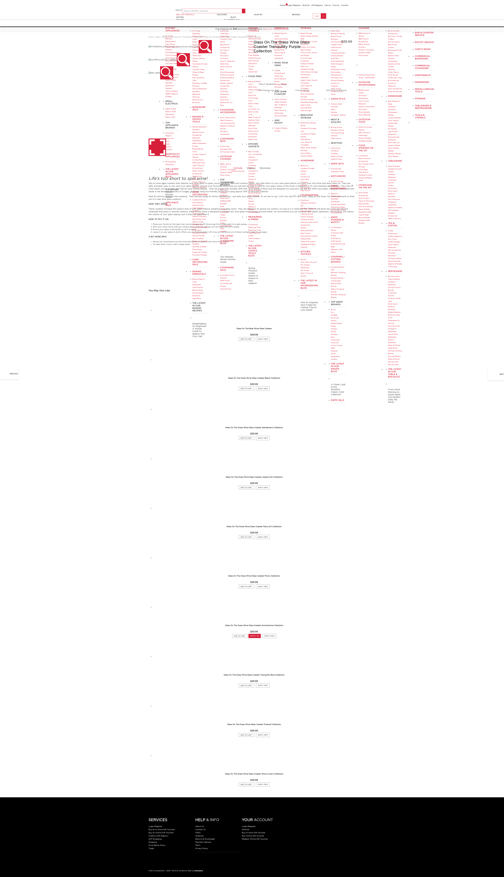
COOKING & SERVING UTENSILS (254, 28)
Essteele (223, 204)
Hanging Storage (307, 69)
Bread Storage (306, 33)
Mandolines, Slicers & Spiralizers (338, 71)
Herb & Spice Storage (309, 72)
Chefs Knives (336, 47)
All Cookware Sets (227, 152)
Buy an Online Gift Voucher (161, 833)
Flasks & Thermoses (366, 201)
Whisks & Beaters (199, 187)
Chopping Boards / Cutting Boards (338, 54)
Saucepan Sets (226, 149)
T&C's (197, 845)
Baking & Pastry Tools (197, 119)
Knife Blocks (305, 139)
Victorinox (335, 342)
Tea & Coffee (392, 224)
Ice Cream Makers (172, 63)
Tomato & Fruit (337, 91)
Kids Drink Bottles (366, 206)
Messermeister (336, 323)
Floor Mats (305, 179)
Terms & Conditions (179, 870)
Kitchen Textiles (306, 252)
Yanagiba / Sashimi (338, 115)
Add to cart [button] (247, 339)
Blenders (168, 39)
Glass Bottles (364, 204)
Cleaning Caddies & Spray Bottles (308, 210)
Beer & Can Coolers (392, 46)
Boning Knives (336, 127)
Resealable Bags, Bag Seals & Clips (309, 103)
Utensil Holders (306, 156)
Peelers (251, 201)
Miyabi (333, 326)
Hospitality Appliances (172, 155)
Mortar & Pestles (254, 190)
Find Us (335, 5)
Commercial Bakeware (422, 57)
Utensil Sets (253, 72)
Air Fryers (169, 36)
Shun (333, 337)
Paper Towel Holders (309, 147)
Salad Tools (252, 139)
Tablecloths (305, 267)
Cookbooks (305, 177)
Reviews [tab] (265, 168)
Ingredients (196, 298)
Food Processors (172, 55)
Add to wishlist (2, 4)
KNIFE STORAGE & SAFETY (337, 219)
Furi (332, 312)
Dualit (167, 144)
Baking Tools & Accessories (198, 133)
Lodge (222, 215)
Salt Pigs (304, 150)
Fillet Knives (335, 148)
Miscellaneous (253, 187)
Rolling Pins (196, 176)
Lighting (304, 185)
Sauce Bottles (306, 108)
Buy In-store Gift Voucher (253, 833)
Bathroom (304, 165)
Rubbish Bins (306, 239)
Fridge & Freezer (307, 63)
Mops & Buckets (307, 230)
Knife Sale (337, 400)
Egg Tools (252, 95)
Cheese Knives (336, 44)
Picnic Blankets (364, 115)
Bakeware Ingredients (196, 139)
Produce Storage (307, 99)
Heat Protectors (226, 120)
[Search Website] (243, 11)
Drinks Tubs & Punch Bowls (393, 73)
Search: (178, 10)
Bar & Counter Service (424, 33)
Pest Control (305, 233)
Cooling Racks (198, 160)
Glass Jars (304, 66)
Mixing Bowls (197, 168)
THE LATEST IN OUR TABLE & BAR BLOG (394, 373)
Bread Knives (336, 36)
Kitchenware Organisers (305, 76)
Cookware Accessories (228, 111)
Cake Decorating (200, 193)
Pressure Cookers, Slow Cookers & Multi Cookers (172, 77)
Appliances (422, 25)
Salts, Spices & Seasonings (280, 111)
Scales (194, 179)
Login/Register (294, 5)
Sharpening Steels (338, 207)
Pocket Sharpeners (338, 204)
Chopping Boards (252, 167)
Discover (222, 15)
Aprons (303, 259)
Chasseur (223, 193)
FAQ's (198, 833)
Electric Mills (170, 117)
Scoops (251, 204)
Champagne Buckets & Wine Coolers (394, 63)
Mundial (334, 329)
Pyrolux (223, 217)
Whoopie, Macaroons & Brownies (197, 99)
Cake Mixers (170, 44)
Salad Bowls (393, 348)
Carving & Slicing (337, 42)
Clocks (303, 174)
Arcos (333, 309)
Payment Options (203, 842)
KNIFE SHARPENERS (338, 187)
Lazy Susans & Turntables (306, 87)
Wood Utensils (254, 212)
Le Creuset (224, 212)
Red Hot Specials (185, 15)
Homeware (307, 160)
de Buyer (223, 195)
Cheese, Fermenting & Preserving (279, 73)
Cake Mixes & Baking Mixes (197, 288)
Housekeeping (309, 195)
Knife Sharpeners (337, 61)
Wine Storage (306, 110)
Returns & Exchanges (205, 839)
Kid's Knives (338, 176)
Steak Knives (336, 89)
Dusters (303, 228)
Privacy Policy (201, 848)
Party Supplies (198, 238)
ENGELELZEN (225, 201)
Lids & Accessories (227, 123)
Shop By (258, 15)
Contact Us (200, 829)
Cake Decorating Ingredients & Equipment (281, 41)
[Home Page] (160, 11)
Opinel (333, 331)
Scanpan (223, 220)
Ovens (167, 72)
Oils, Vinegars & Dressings (280, 106)
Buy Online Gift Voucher (253, 836)
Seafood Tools (336, 159)
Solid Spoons (253, 61)
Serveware (395, 271)
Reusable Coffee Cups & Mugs (365, 213)
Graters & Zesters (252, 180)
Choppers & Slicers (253, 161)
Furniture (304, 182)
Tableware (395, 161)
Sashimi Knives (336, 156)
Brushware (305, 200)
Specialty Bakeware (196, 93)
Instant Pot (169, 138)
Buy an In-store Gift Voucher (162, 829)
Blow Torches (253, 151)
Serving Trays (393, 364)
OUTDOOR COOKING (364, 26)
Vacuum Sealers (171, 91)
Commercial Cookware (422, 66)
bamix (167, 141)
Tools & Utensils (420, 116)
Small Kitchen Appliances (172, 28)
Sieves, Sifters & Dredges (198, 183)
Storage (420, 98)
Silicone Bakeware (199, 89)
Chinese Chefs (336, 104)
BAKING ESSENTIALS (281, 26)
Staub (222, 223)
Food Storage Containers (306, 59)
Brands (296, 15)
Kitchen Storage (306, 26)
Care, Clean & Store (227, 117)
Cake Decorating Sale (200, 262)
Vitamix (168, 147)
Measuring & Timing (255, 218)
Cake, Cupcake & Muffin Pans (199, 54)
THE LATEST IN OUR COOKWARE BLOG (227, 240)
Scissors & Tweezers (335, 84)
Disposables (422, 75)
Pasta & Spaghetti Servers (252, 47)
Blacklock (224, 190)
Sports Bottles (364, 217)
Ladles (250, 41)
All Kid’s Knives (337, 181)
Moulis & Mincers (254, 193)
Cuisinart (168, 149)
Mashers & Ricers (255, 185)
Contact (344, 5)
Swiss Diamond (226, 226)
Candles (195, 211)
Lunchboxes (363, 155)
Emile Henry (224, 198)
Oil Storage (305, 91)
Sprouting (278, 87)
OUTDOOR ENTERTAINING (367, 83)
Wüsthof (334, 351)
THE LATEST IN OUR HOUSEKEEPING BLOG (309, 284)
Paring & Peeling (337, 80)
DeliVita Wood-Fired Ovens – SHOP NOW (367, 76)
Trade (151, 848)
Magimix (168, 136)
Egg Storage (306, 50)
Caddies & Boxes (199, 200)
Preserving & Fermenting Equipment (253, 133)
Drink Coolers (364, 198)
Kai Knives (335, 318)
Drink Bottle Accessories (363, 194)
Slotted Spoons (254, 58)
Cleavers (334, 50)
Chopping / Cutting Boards (338, 259)
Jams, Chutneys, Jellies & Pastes (280, 100)
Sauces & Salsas (280, 116)
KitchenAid (169, 133)
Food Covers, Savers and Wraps (309, 54)
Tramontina (335, 340)
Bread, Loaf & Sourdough (197, 43)
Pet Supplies (305, 188)
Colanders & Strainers (253, 172)
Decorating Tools (199, 219)
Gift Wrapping (155, 839)
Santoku (334, 112)
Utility (333, 94)
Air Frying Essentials (196, 32)
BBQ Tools (252, 87)
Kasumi (334, 320)
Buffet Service (424, 42)
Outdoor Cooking (226, 157)
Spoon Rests (306, 153)
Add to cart (241, 636)
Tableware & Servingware (423, 106)
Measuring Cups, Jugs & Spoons (198, 164)
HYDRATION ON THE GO (365, 186)
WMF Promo (225, 280)
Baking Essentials (199, 272)
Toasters (168, 88)
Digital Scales (170, 109)
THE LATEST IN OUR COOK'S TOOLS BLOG (255, 250)
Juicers (168, 66)
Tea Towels (305, 270)
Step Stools (305, 190)
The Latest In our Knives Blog (337, 367)
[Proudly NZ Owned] (308, 825)
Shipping (153, 842)
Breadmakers (170, 41)
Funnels (251, 176)
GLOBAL (334, 315)
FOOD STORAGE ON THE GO (366, 148)
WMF (222, 228)
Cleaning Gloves (307, 214)
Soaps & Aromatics (308, 241)
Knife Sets (335, 58)
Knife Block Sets (337, 171)
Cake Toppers (197, 208)
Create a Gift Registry (158, 836)
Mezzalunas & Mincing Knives (336, 76)
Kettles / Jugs (170, 69)
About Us (199, 826)
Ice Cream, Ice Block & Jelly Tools (253, 111)
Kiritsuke (334, 107)
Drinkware (395, 96)
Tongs (250, 69)
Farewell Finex (225, 289)
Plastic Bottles (364, 209)
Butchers (334, 39)
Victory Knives (336, 345)
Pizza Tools (252, 128)
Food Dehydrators (172, 52)
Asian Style (335, 31)
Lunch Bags (363, 169)
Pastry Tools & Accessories (198, 172)
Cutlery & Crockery (308, 47)
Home (282, 5)
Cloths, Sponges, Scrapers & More (307, 218)
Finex (222, 206)
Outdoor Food (364, 120)
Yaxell (333, 353)
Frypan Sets (225, 146)
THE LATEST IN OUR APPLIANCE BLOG (172, 173)
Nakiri (333, 109)
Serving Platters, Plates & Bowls (394, 357)
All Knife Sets (336, 169)
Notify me (254, 636)
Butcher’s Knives (337, 130)
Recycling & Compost (309, 236)
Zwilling (223, 231)
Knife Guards (336, 241)
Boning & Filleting (338, 33)
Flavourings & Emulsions (197, 294)
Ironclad (223, 209)
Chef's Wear (422, 49)
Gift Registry (317, 5)
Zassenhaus (335, 356)
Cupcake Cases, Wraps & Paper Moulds (198, 72)
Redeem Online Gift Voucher (255, 839)
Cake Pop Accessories (197, 48)
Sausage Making (280, 84)
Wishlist (306, 5)
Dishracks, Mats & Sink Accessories (309, 223)
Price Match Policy (157, 845)
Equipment (196, 284)
